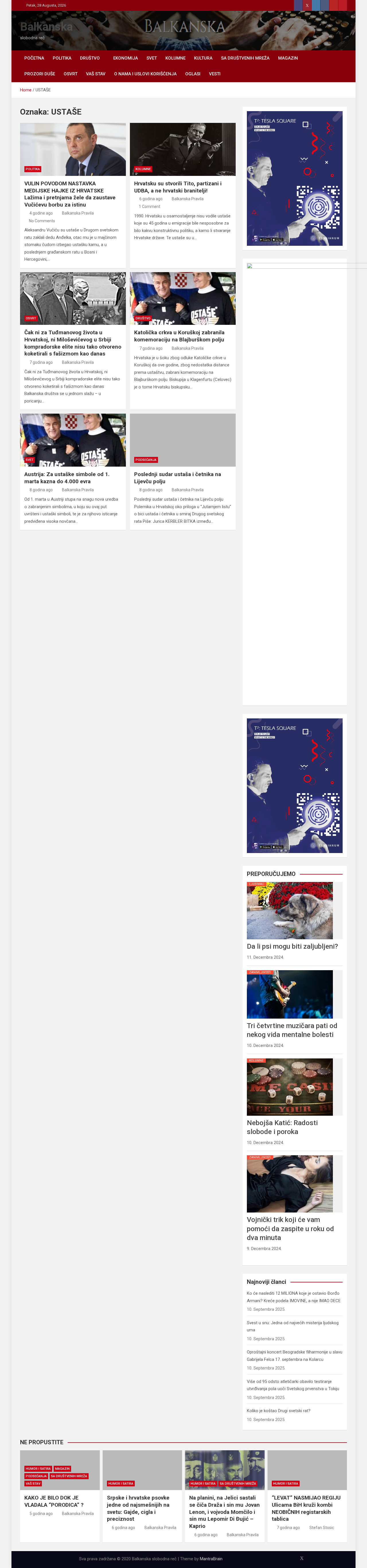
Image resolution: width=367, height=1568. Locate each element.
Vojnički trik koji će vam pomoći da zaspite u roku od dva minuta (290, 1228)
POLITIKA (62, 58)
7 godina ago (41, 362)
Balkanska (46, 27)
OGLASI (192, 73)
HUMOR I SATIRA (38, 1469)
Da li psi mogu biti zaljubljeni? (292, 946)
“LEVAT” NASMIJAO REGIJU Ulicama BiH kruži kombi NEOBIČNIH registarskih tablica (306, 1508)
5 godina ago (41, 1513)
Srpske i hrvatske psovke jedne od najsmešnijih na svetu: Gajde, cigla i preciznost (138, 1508)
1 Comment (149, 206)
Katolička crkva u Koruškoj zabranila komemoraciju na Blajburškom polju (179, 336)
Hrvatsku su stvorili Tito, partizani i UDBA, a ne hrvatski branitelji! (178, 187)
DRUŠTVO (90, 58)
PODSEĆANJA (146, 460)
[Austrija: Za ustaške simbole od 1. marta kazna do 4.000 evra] (73, 440)
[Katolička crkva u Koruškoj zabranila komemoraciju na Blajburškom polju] (183, 298)
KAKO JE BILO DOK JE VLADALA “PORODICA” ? (53, 1501)
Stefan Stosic (321, 1527)
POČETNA (34, 58)
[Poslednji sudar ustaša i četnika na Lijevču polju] (183, 440)
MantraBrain (211, 1558)
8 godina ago (41, 490)
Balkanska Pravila (78, 213)
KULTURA (203, 58)
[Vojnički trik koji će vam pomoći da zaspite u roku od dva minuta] (290, 1155)
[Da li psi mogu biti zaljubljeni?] (290, 882)
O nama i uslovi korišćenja (145, 73)
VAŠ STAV (96, 73)
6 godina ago (151, 199)
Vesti (214, 73)
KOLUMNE (175, 58)
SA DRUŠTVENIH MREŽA (245, 58)
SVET (152, 58)
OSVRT (70, 73)
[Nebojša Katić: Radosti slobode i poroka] (290, 1058)
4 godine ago (41, 213)
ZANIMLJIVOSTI (260, 972)
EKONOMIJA (125, 58)
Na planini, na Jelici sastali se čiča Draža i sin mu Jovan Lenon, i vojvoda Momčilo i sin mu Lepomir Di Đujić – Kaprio (224, 1511)
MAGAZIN (288, 58)
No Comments (42, 221)
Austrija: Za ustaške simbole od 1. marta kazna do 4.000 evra (67, 478)
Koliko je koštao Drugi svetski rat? (279, 1410)
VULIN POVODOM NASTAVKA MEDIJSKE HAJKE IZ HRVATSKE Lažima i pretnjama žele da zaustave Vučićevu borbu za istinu (70, 194)
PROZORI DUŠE (39, 73)
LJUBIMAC (256, 884)
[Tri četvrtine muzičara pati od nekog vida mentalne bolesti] (290, 970)
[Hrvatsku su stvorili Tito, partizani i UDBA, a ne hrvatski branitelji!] (183, 149)
